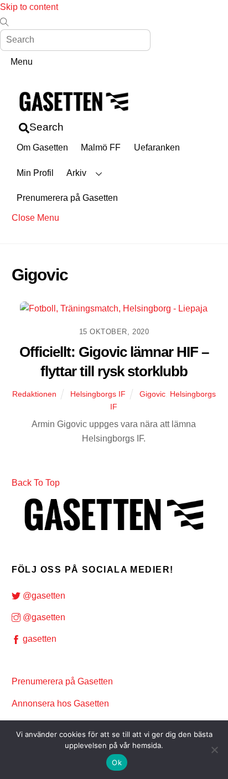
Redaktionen (34, 394)
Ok (117, 762)
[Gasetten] (74, 113)
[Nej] (214, 749)
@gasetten (42, 595)
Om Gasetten (42, 147)
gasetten (38, 638)
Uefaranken (157, 147)
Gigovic (152, 394)
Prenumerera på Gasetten (67, 197)
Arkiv (76, 173)
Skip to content (29, 7)
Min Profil (35, 173)
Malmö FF (101, 147)
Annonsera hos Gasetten (60, 703)
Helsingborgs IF (98, 394)
